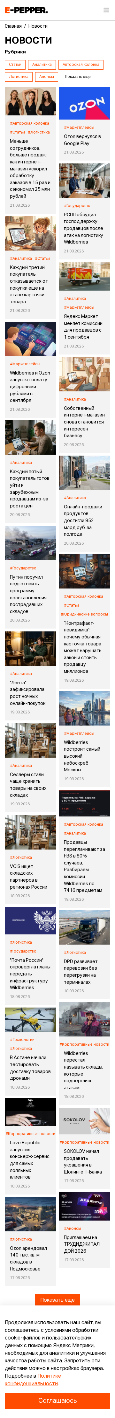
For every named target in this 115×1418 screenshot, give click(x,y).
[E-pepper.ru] (26, 10)
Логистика (18, 77)
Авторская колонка (81, 65)
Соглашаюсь (57, 1401)
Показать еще (57, 1300)
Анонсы (46, 77)
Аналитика (42, 65)
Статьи (15, 65)
